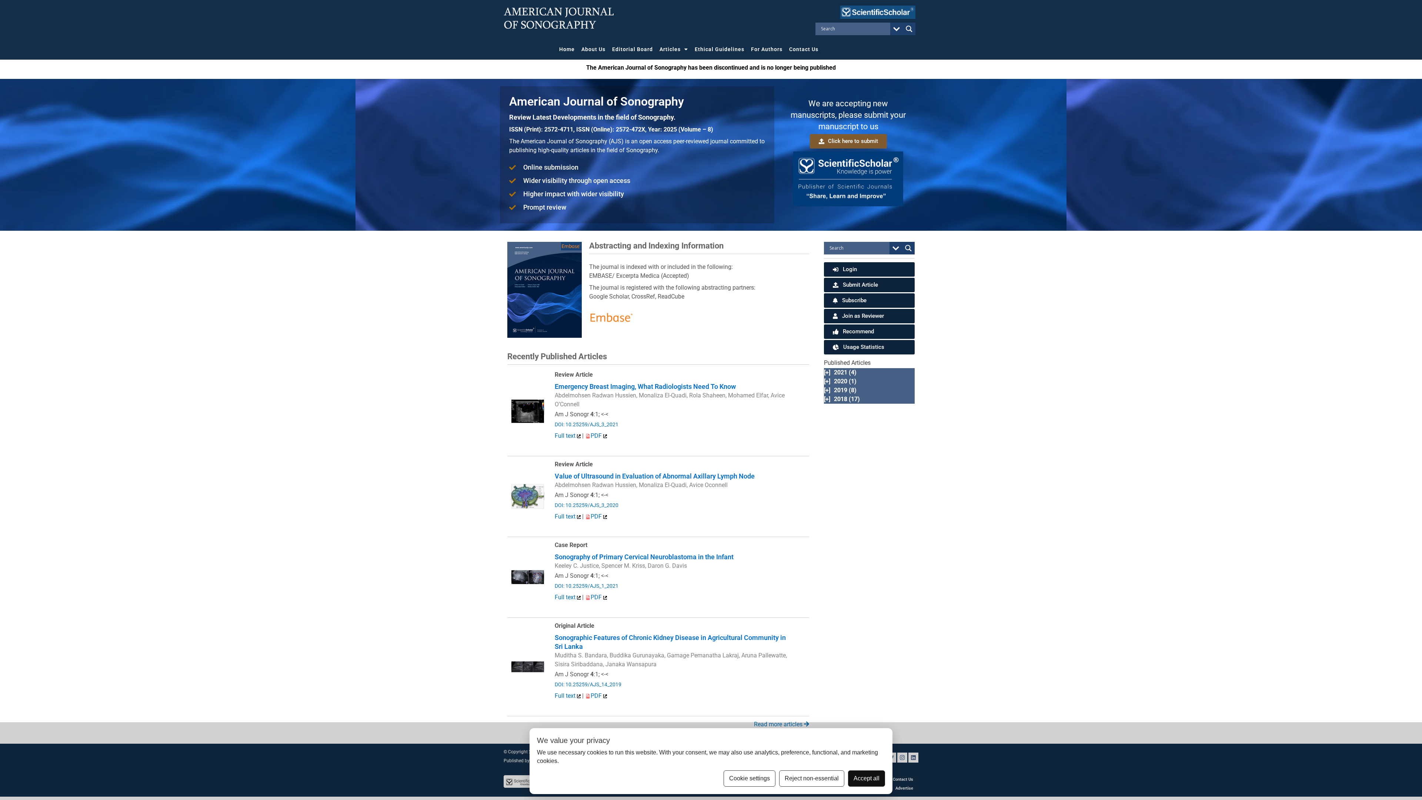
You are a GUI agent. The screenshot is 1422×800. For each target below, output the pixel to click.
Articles (670, 49)
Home (567, 49)
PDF (597, 435)
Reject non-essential (812, 778)
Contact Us (803, 49)
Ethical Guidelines (719, 49)
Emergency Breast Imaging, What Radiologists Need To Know (645, 386)
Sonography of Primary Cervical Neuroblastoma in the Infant (644, 557)
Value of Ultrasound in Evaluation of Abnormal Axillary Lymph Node (655, 476)
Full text (566, 435)
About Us (593, 49)
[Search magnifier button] (909, 29)
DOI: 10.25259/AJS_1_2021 (586, 586)
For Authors (766, 49)
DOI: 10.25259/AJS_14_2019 (588, 684)
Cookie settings (749, 778)
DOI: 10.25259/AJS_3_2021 (586, 424)
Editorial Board (632, 49)
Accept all (866, 778)
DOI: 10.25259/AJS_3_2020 (586, 505)
